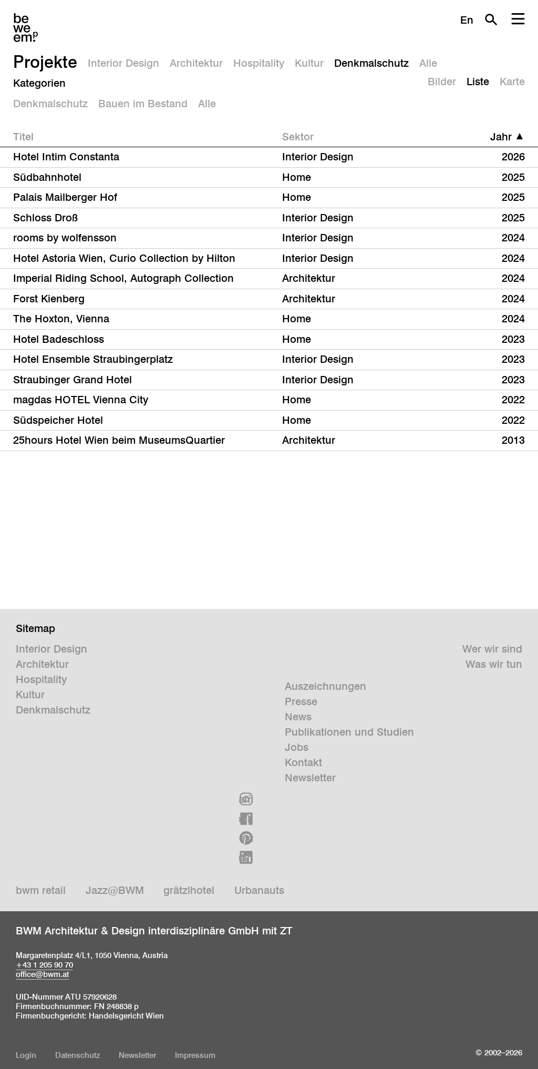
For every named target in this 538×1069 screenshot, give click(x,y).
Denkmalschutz (371, 63)
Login (26, 1055)
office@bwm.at (42, 974)
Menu (518, 19)
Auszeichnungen (325, 686)
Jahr (501, 136)
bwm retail (41, 890)
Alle (428, 63)
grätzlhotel (188, 890)
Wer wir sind (492, 649)
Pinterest (246, 838)
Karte (512, 81)
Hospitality (258, 63)
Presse (301, 701)
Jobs (296, 747)
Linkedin (246, 857)
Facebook (246, 818)
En (466, 20)
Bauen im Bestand (143, 103)
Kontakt (303, 762)
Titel (23, 136)
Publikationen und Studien (349, 732)
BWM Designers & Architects (25, 27)
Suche (491, 19)
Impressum (195, 1055)
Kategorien (39, 83)
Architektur (196, 63)
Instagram (246, 799)
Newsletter (310, 777)
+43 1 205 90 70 (44, 965)
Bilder (442, 81)
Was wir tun (493, 664)
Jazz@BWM (115, 890)
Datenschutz (77, 1055)
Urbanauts (259, 890)
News (298, 716)
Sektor (298, 136)
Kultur (309, 63)
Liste (478, 81)
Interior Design (123, 63)
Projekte (45, 61)
